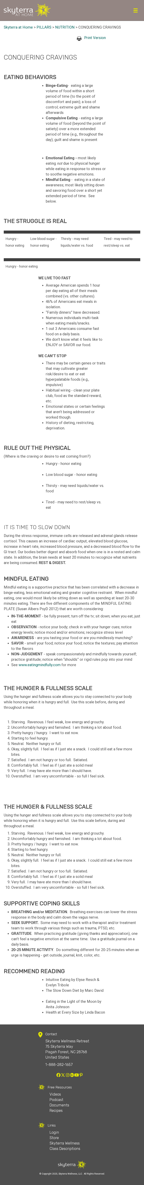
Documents (59, 1105)
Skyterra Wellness (65, 1143)
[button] (58, 1075)
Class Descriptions (65, 1148)
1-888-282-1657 (59, 1064)
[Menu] (135, 10)
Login (54, 1132)
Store (54, 1138)
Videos (55, 1094)
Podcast (56, 1099)
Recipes (56, 1110)
